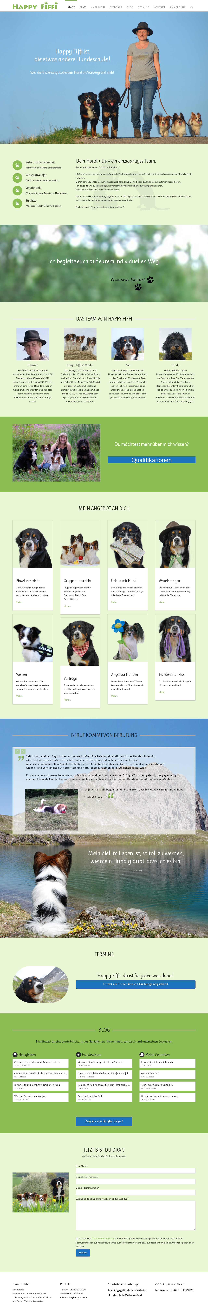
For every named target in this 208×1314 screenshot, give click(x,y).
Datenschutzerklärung (103, 1238)
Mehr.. (162, 692)
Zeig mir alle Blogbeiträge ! (104, 1121)
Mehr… (19, 602)
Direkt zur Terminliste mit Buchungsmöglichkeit (135, 984)
